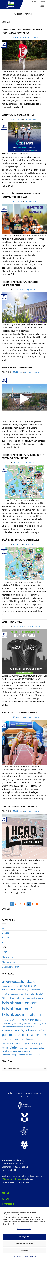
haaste (18, 982)
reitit (5, 1047)
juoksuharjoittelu (30, 1020)
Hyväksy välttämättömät (24, 1244)
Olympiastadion (29, 1030)
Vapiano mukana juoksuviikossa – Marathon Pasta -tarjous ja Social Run (22, 31)
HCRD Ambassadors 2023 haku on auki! (19, 806)
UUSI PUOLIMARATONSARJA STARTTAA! (18, 114)
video (26, 1051)
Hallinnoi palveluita (24, 1229)
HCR (4, 947)
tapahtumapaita (9, 1051)
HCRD (4, 952)
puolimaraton (12, 1034)
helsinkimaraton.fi (17, 1008)
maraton (19, 1026)
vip (30, 1051)
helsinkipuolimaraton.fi (21, 1014)
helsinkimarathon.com (32, 998)
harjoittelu (28, 981)
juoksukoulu (7, 1023)
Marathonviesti (9, 957)
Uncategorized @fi (10, 966)
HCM (4, 942)
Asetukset (24, 1250)
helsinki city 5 (24, 990)
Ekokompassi (9, 981)
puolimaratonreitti (11, 1043)
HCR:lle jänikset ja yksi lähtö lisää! (19, 712)
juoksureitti (17, 1023)
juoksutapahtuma (30, 1023)
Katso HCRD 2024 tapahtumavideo (17, 367)
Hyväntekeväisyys (10, 1020)
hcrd (26, 985)
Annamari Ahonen (30, 37)
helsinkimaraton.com (20, 1002)
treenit (20, 1051)
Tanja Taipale (30, 290)
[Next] (37, 904)
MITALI (17, 1030)
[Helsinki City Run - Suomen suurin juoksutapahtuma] (12, 4)
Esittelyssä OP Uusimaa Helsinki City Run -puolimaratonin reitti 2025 (21, 195)
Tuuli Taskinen (30, 119)
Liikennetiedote (8, 1027)
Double (5, 932)
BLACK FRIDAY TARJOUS (12, 621)
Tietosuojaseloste (30, 1256)
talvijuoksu (39, 1048)
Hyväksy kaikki (24, 1237)
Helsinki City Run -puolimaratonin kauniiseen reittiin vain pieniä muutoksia (23, 456)
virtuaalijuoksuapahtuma (12, 1054)
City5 (4, 928)
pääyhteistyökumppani (32, 1043)
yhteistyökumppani (40, 1055)
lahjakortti (42, 1023)
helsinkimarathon (14, 998)
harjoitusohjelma (10, 986)
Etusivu (5, 937)
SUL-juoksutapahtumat (25, 1048)
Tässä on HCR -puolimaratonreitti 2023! (20, 539)
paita (41, 1030)
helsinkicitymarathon (19, 994)
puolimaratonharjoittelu (17, 1039)
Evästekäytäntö (17, 1256)
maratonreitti (30, 1026)
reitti (12, 1047)
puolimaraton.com (34, 1035)
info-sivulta (18, 1179)
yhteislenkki (28, 1054)
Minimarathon (8, 962)
